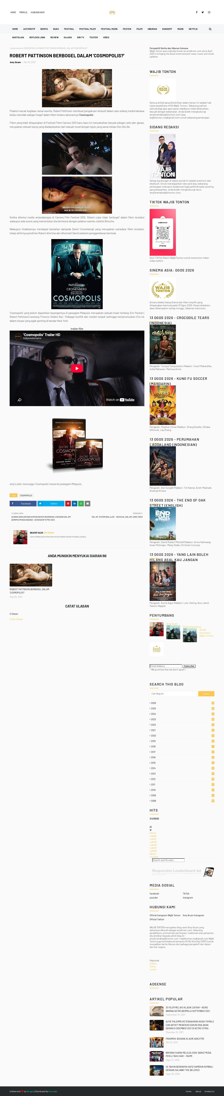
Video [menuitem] (106, 37)
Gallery (153, 963)
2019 (182, 741)
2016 (182, 757)
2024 (182, 713)
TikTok (186, 893)
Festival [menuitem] (69, 29)
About (153, 853)
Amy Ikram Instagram (193, 915)
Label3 (153, 844)
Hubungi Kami (37, 12)
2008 (182, 800)
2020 (182, 735)
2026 (182, 703)
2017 (182, 752)
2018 (182, 746)
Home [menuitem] (15, 29)
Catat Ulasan (16, 618)
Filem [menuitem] (139, 29)
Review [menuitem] (54, 37)
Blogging (30, 1091)
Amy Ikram (15, 62)
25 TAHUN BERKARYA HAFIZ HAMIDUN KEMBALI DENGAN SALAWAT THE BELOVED (189, 1068)
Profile (23, 12)
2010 (182, 790)
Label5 (153, 850)
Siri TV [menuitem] (80, 37)
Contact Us (209, 1091)
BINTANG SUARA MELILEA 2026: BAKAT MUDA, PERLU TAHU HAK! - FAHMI (189, 1054)
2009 (182, 795)
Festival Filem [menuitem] (87, 29)
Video (153, 966)
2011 (182, 784)
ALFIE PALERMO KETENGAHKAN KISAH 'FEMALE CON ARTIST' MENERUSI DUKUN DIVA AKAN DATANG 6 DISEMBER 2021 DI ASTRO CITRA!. (190, 1025)
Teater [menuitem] (93, 37)
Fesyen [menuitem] (127, 29)
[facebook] (197, 12)
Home (13, 12)
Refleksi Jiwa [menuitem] (37, 37)
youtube (154, 897)
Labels (153, 835)
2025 (182, 708)
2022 (182, 724)
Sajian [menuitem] (68, 37)
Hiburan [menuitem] (152, 29)
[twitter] (202, 12)
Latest (153, 969)
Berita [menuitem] (44, 29)
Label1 (153, 838)
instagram (188, 897)
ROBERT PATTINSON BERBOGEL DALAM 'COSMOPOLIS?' (29, 591)
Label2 (153, 841)
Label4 (153, 847)
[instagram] (208, 12)
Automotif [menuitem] (29, 29)
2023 (182, 719)
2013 (182, 773)
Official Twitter (157, 919)
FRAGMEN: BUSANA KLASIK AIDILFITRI (185, 1038)
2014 (182, 768)
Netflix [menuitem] (193, 29)
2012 (182, 779)
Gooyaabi (53, 1091)
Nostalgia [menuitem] (18, 37)
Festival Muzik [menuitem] (109, 29)
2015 (182, 762)
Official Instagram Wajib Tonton (165, 915)
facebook (154, 893)
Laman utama (16, 48)
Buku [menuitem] (56, 29)
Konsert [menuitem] (167, 29)
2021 (182, 730)
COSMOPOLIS (30, 48)
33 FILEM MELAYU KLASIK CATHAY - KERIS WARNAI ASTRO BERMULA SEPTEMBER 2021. (188, 1009)
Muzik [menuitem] (180, 29)
